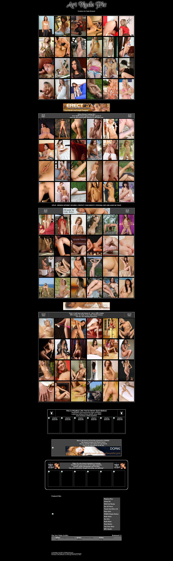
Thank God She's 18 (111, 509)
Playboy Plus (108, 499)
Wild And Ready (109, 504)
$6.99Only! (43, 115)
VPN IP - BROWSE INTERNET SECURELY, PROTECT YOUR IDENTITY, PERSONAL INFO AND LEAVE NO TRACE (86, 205)
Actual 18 (107, 501)
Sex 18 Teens (108, 506)
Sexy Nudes (108, 524)
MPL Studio (108, 529)
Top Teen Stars (109, 526)
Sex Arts (107, 519)
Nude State (108, 516)
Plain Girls (107, 511)
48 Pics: (58, 537)
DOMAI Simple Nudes (111, 514)
